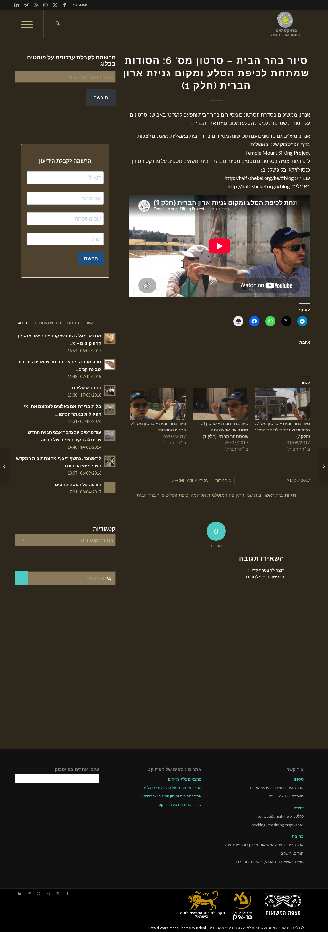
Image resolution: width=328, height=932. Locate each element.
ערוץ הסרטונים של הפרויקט (180, 804)
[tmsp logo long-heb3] (286, 24)
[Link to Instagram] (45, 5)
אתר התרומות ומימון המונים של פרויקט (171, 796)
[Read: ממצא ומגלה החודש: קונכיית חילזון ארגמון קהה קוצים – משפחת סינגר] (110, 338)
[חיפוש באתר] (58, 24)
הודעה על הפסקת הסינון (77, 484)
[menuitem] (78, 4)
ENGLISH (80, 5)
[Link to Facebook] (65, 5)
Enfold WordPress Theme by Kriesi (177, 928)
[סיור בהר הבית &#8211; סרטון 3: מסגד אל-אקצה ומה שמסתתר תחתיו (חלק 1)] (220, 404)
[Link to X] (55, 5)
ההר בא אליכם (86, 387)
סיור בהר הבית (151, 495)
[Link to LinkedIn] (16, 5)
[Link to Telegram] (26, 5)
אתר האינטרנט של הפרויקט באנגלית (172, 787)
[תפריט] (29, 24)
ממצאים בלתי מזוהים (184, 779)
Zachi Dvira (185, 480)
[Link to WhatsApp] (36, 5)
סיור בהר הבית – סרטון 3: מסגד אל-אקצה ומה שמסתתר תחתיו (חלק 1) (224, 430)
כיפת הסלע (177, 495)
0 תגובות (223, 480)
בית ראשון (273, 495)
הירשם (100, 97)
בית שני (254, 495)
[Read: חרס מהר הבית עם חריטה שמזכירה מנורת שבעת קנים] (110, 364)
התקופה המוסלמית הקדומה (217, 495)
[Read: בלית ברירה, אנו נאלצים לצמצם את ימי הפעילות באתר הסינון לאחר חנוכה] (110, 409)
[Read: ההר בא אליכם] (110, 390)
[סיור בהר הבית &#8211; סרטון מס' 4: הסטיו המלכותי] (158, 404)
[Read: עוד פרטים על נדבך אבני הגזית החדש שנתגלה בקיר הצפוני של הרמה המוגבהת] (110, 435)
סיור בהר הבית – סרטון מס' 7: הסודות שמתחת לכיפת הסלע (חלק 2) (282, 430)
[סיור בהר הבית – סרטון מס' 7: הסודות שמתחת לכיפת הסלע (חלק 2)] (323, 466)
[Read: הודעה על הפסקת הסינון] (110, 487)
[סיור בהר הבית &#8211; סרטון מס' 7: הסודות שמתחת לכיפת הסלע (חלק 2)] (282, 404)
